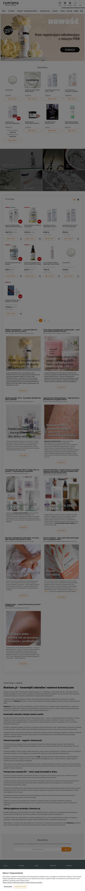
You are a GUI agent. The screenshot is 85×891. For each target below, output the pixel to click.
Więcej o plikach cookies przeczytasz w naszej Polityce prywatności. (22, 882)
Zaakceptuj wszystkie (20, 886)
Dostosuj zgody (8, 886)
